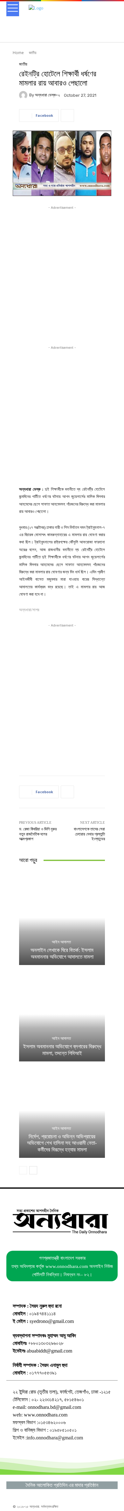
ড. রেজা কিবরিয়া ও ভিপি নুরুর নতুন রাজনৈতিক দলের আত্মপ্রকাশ (38, 834)
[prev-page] (23, 1170)
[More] (67, 115)
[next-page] (33, 1170)
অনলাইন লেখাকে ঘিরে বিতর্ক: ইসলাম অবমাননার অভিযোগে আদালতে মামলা (62, 953)
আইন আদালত (61, 942)
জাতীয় (32, 52)
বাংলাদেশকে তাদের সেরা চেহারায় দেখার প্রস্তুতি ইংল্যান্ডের (89, 834)
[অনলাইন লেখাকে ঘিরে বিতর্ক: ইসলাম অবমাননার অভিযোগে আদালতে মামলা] (62, 918)
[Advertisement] (62, 273)
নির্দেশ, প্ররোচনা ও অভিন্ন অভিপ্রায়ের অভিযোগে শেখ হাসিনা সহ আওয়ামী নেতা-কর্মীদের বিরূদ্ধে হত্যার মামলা (62, 1143)
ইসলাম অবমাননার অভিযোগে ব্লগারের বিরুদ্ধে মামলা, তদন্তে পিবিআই (62, 1050)
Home (18, 52)
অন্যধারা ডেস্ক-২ (47, 95)
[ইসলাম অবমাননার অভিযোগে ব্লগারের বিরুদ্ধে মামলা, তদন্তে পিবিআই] (62, 1014)
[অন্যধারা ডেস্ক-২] (24, 95)
